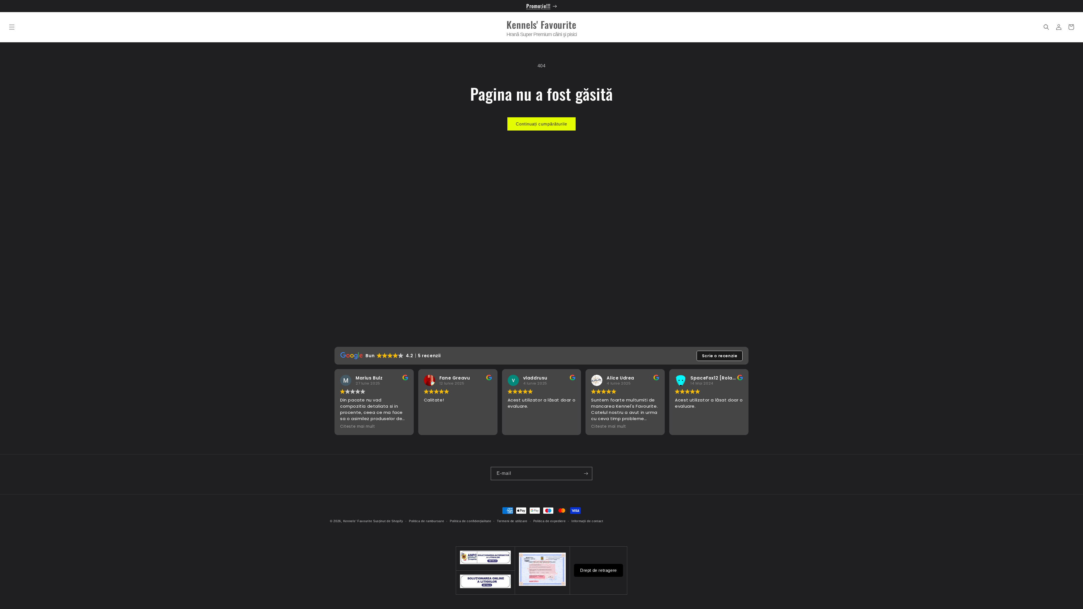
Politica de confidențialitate (470, 521)
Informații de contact (587, 521)
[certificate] (542, 584)
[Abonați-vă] (586, 473)
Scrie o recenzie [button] (720, 356)
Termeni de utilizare (512, 521)
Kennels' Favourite (357, 521)
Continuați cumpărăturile (541, 124)
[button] (12, 27)
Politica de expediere (549, 521)
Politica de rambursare (426, 521)
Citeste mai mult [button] (357, 426)
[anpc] (485, 563)
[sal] (485, 586)
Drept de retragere (598, 570)
